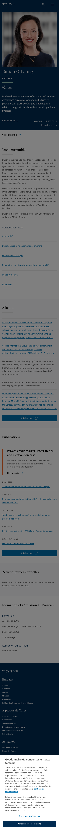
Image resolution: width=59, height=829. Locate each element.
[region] (29, 792)
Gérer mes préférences (29, 816)
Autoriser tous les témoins (29, 824)
